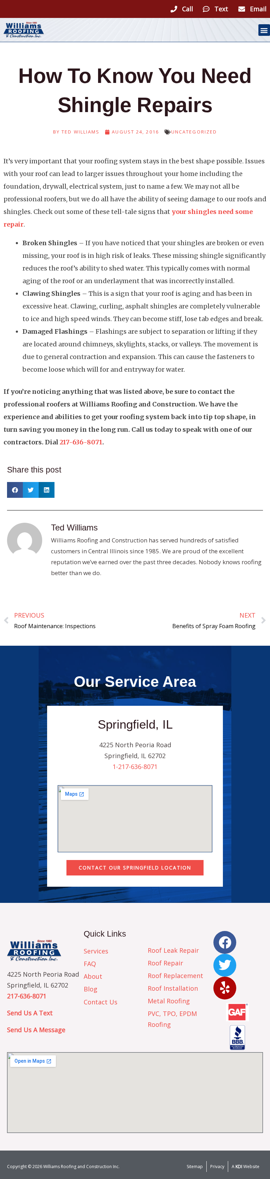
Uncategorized (194, 132)
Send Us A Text (30, 1013)
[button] (264, 30)
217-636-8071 (81, 442)
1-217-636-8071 (135, 766)
